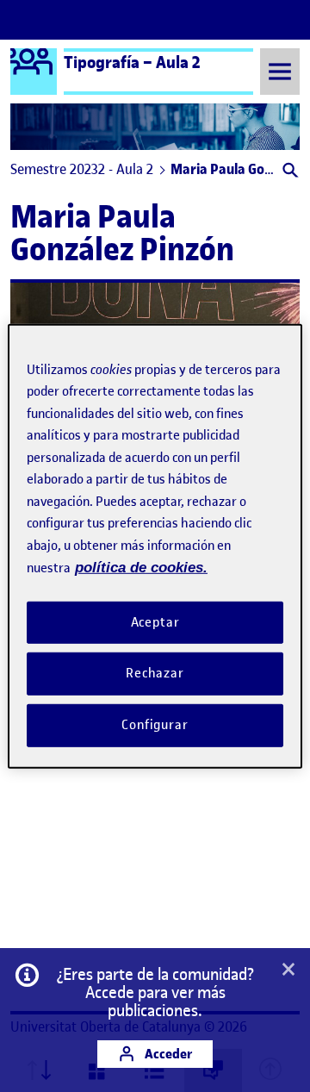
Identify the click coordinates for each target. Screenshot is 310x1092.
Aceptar (155, 621)
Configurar (155, 724)
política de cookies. (141, 567)
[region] (155, 545)
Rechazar (155, 673)
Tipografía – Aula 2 (132, 62)
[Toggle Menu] (280, 71)
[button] (289, 172)
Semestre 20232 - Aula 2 (81, 168)
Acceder (167, 1054)
